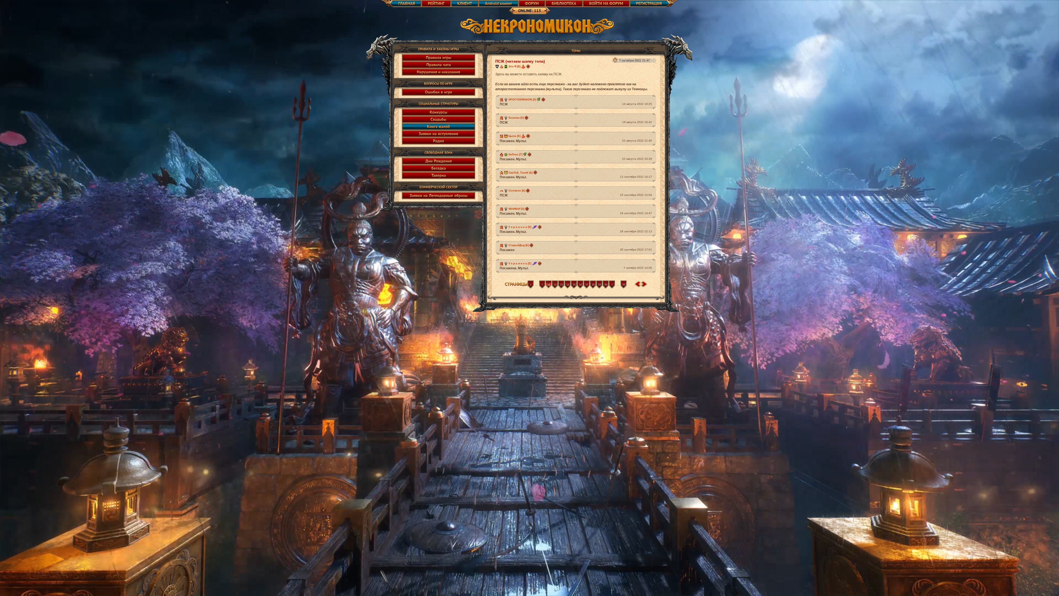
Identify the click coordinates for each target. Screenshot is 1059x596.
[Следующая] (644, 284)
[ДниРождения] (438, 161)
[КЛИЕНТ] (464, 3)
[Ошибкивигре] (438, 92)
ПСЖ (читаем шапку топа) (520, 61)
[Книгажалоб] (438, 126)
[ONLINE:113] (529, 10)
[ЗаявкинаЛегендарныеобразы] (438, 195)
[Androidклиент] (498, 3)
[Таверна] (438, 175)
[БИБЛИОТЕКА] (564, 3)
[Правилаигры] (438, 57)
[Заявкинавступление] (438, 133)
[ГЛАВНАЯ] (400, 3)
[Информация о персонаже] (528, 66)
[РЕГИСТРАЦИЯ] (654, 3)
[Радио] (438, 141)
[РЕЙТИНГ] (436, 3)
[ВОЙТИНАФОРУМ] (606, 3)
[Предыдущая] (638, 284)
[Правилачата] (438, 64)
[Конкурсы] (438, 112)
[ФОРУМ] (531, 3)
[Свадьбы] (438, 119)
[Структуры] (497, 66)
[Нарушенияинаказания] (438, 72)
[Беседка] (438, 168)
